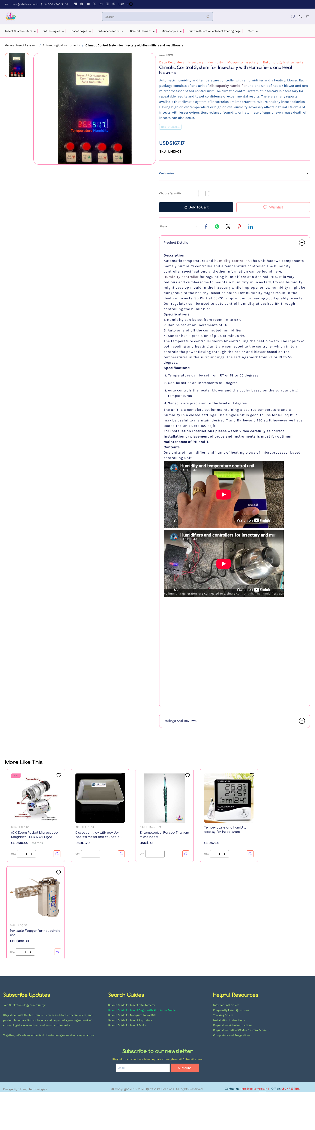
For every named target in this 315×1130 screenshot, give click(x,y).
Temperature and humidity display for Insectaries (225, 829)
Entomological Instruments (61, 45)
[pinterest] (113, 4)
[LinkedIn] (250, 226)
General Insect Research (21, 45)
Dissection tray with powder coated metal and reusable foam (97, 835)
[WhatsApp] (217, 226)
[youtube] (88, 4)
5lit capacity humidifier (228, 86)
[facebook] (81, 4)
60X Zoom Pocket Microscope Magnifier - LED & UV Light (34, 835)
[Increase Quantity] (209, 191)
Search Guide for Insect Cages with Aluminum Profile (142, 1010)
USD (121, 4)
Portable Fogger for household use (35, 933)
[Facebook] (206, 226)
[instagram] (107, 4)
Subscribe (184, 1068)
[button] (293, 16)
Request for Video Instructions (232, 1025)
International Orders (226, 1005)
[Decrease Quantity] (209, 195)
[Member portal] (300, 16)
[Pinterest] (239, 226)
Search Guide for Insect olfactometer (131, 1005)
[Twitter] (228, 226)
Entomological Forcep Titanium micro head (164, 835)
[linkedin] (75, 4)
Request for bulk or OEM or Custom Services (241, 1030)
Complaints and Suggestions (231, 1035)
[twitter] (94, 4)
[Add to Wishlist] (58, 775)
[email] (101, 4)
